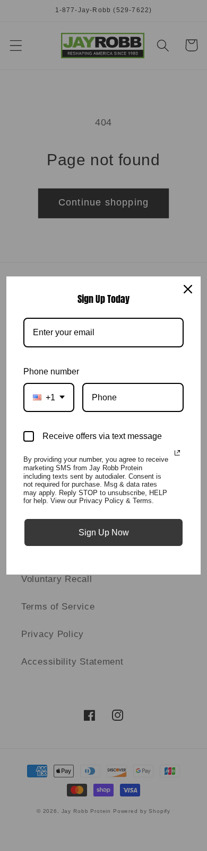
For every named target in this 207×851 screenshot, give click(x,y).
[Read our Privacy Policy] (177, 452)
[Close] (188, 289)
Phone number (51, 371)
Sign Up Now (104, 532)
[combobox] (48, 397)
